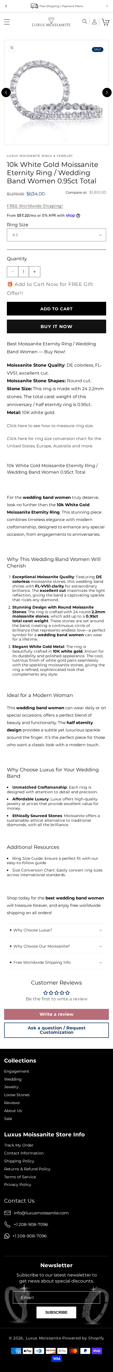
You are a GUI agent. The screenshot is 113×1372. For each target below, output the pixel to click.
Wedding (13, 1079)
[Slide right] (107, 92)
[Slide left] (6, 92)
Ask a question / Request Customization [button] (57, 1030)
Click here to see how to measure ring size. (50, 425)
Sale (8, 1118)
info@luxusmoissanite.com (41, 1212)
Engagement (16, 1071)
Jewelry (11, 1087)
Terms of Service (20, 1177)
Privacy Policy (17, 1184)
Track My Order (18, 1145)
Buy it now (57, 326)
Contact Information (24, 1153)
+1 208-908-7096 (31, 1224)
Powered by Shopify (83, 1338)
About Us (13, 1110)
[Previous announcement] (6, 6)
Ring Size (17, 224)
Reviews (12, 1103)
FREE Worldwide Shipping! (35, 205)
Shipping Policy (19, 1161)
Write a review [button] (56, 1014)
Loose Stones (17, 1095)
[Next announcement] (107, 6)
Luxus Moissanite (43, 1338)
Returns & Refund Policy (27, 1169)
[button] (7, 22)
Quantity (17, 258)
